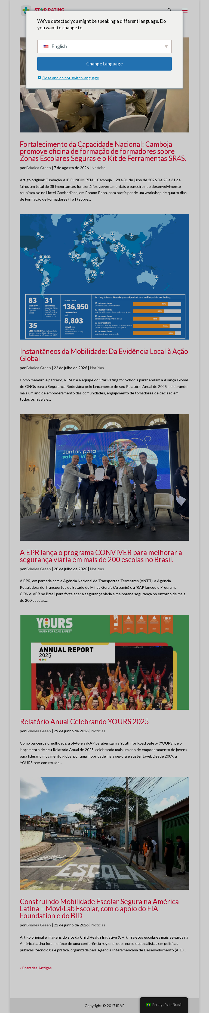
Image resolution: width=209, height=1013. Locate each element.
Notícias (99, 167)
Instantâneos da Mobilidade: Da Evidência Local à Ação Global (104, 355)
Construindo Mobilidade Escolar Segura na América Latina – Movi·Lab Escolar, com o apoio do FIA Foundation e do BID (99, 908)
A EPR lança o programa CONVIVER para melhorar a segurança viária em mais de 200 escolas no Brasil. (101, 556)
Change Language (104, 64)
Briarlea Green (38, 167)
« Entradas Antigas (36, 967)
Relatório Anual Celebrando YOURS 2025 (84, 721)
